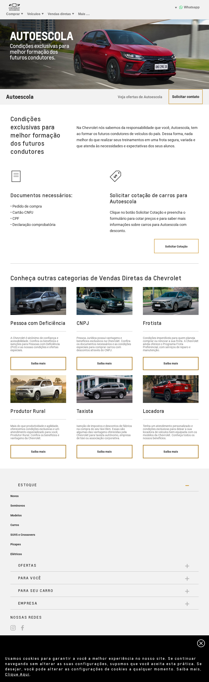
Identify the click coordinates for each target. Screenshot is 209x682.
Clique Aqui (17, 674)
